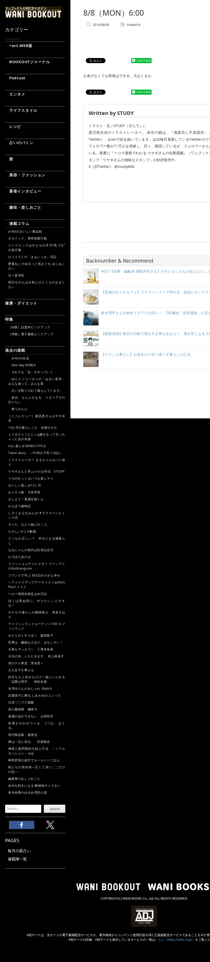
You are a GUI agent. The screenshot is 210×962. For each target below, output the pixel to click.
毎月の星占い (19, 850)
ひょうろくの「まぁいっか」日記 (32, 257)
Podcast (15, 77)
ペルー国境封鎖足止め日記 (27, 594)
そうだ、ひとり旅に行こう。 (29, 524)
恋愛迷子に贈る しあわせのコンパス (34, 695)
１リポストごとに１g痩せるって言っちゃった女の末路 (36, 436)
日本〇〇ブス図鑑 (21, 702)
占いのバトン (19, 142)
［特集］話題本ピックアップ (29, 327)
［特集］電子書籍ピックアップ (30, 334)
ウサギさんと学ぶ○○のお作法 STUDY (36, 471)
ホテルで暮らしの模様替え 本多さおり (36, 614)
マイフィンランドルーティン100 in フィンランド (36, 626)
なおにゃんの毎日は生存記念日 (30, 550)
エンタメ (15, 94)
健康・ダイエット (21, 302)
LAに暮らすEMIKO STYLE (27, 446)
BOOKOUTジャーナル (27, 61)
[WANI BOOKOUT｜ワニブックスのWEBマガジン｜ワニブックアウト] (33, 15)
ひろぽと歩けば (19, 557)
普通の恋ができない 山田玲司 (30, 716)
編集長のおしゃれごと (24, 778)
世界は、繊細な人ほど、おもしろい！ (35, 642)
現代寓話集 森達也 (22, 735)
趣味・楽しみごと (23, 207)
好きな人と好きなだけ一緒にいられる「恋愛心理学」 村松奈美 (36, 679)
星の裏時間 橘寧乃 (22, 709)
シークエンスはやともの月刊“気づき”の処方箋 (36, 247)
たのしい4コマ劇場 (22, 531)
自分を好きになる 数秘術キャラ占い (34, 785)
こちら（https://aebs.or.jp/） (175, 939)
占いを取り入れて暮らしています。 (35, 390)
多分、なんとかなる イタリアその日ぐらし (36, 399)
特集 (9, 319)
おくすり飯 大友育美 (24, 492)
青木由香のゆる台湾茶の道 (27, 792)
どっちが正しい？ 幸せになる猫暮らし (36, 540)
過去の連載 (15, 350)
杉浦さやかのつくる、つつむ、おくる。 (36, 725)
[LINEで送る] (141, 60)
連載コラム (17, 223)
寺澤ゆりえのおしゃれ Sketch (30, 688)
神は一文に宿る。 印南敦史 (30, 741)
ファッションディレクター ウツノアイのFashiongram (36, 566)
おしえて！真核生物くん (26, 499)
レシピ (13, 126)
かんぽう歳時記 (19, 506)
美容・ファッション (25, 174)
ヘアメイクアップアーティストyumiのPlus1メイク (36, 584)
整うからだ (18, 409)
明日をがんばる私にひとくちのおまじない (36, 284)
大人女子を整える (21, 670)
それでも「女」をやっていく (30, 372)
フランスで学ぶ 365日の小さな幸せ (34, 575)
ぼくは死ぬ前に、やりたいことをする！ (36, 603)
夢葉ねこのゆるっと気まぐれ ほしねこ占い (36, 266)
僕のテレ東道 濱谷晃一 (26, 663)
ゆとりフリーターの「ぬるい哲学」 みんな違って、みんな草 (36, 381)
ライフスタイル (21, 110)
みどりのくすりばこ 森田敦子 (30, 635)
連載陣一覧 (17, 858)
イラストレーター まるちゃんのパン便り (36, 462)
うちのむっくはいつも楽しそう (30, 478)
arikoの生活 (18, 358)
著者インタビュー (23, 191)
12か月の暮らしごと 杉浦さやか (32, 427)
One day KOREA (22, 365)
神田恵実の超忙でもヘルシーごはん (34, 760)
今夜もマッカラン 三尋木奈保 (30, 649)
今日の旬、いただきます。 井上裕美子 (36, 656)
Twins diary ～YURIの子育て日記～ (35, 453)
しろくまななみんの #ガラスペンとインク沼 (36, 515)
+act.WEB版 (19, 45)
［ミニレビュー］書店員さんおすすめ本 (36, 418)
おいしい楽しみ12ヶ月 (24, 485)
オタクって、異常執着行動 (27, 238)
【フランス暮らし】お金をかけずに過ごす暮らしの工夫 (146, 354)
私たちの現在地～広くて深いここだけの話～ (36, 769)
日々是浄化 (16, 275)
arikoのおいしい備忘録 (25, 231)
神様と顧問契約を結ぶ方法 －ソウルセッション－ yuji (36, 750)
